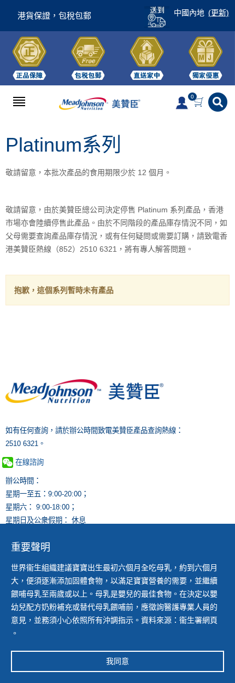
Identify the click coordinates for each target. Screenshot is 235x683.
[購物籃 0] (199, 102)
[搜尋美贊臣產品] (219, 102)
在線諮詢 (28, 462)
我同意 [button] (117, 661)
